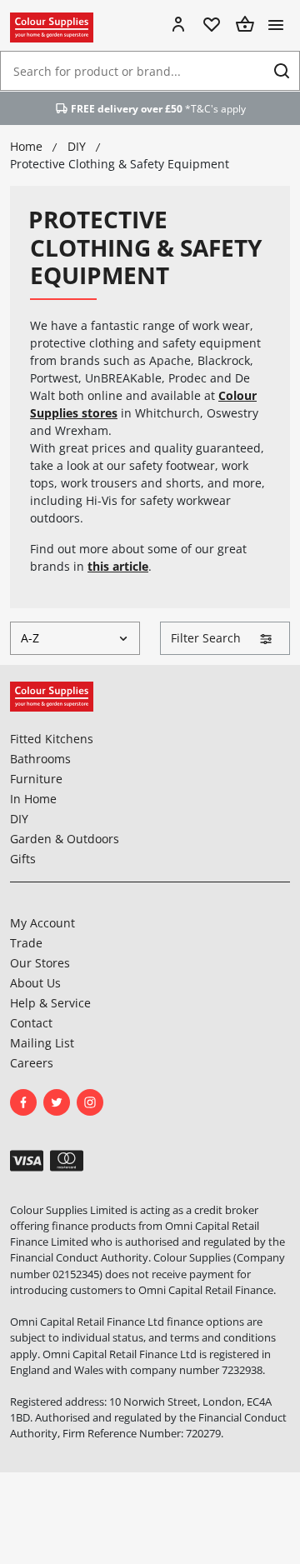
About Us (35, 983)
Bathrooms (40, 759)
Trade (26, 943)
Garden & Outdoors (64, 839)
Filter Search (206, 638)
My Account (42, 923)
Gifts (23, 859)
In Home (33, 799)
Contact (31, 1023)
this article (118, 566)
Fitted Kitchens (51, 739)
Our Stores (40, 963)
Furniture (36, 779)
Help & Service (50, 1003)
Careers (31, 1063)
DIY (19, 819)
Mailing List (42, 1043)
